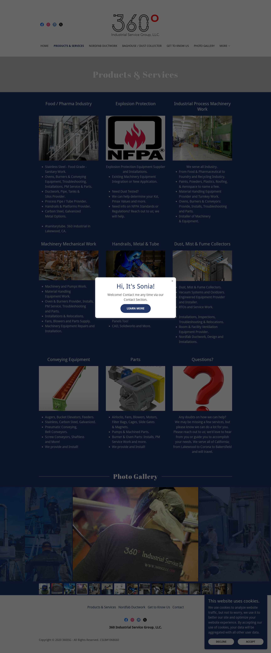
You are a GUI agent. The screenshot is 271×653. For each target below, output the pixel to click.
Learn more (135, 308)
